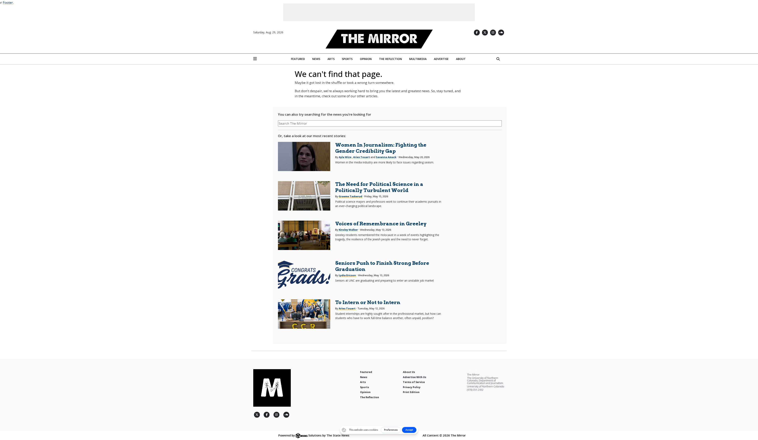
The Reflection (390, 59)
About (461, 59)
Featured (298, 59)
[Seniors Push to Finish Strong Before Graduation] (304, 274)
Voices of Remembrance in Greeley (381, 224)
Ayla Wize (345, 157)
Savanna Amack (386, 157)
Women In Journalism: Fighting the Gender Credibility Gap (380, 148)
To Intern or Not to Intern (367, 302)
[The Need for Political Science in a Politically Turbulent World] (304, 196)
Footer (8, 2)
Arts (331, 59)
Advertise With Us (414, 377)
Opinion (366, 59)
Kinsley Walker (348, 229)
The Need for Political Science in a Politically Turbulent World (379, 187)
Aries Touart (361, 157)
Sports (347, 59)
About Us (409, 372)
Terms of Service (414, 382)
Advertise (441, 59)
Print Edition (411, 392)
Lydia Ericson (347, 275)
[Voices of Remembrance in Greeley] (304, 235)
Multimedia (418, 59)
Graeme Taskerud (350, 196)
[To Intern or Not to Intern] (304, 314)
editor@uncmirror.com (480, 370)
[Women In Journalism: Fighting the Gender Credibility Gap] (304, 156)
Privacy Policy (411, 387)
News (316, 59)
